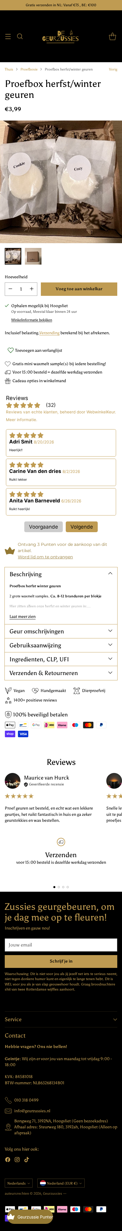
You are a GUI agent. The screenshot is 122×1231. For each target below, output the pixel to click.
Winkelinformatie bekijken (31, 320)
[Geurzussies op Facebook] (7, 1160)
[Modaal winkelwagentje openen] (112, 36)
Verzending (49, 332)
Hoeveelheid (16, 276)
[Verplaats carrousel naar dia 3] (63, 887)
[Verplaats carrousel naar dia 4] (68, 887)
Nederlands (16, 1183)
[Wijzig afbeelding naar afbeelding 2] (33, 256)
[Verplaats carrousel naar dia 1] (54, 887)
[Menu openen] (8, 36)
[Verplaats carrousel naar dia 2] (59, 887)
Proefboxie (29, 69)
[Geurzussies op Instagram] (17, 1160)
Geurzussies (53, 1193)
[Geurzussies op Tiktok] (26, 1160)
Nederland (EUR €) (62, 1183)
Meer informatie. (21, 419)
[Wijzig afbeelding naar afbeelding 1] (13, 256)
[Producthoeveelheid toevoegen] (31, 289)
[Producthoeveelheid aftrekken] (10, 289)
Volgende (81, 527)
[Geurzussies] (61, 36)
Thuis (9, 69)
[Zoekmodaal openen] (20, 36)
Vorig (113, 69)
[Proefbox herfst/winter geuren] (61, 182)
